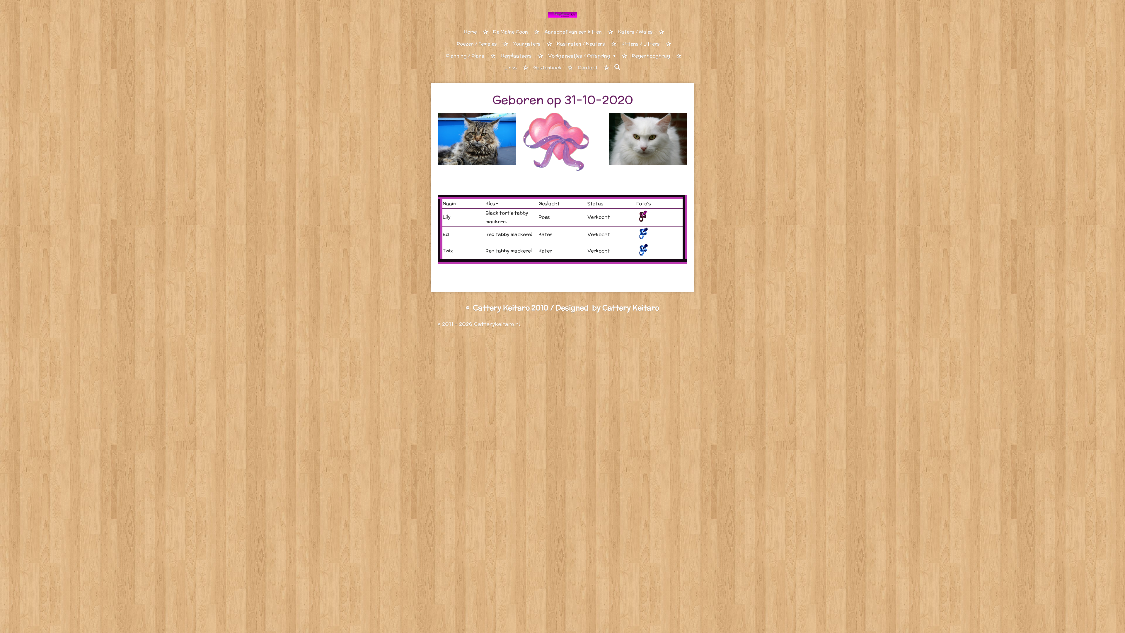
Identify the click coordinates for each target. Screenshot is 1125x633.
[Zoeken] (617, 67)
